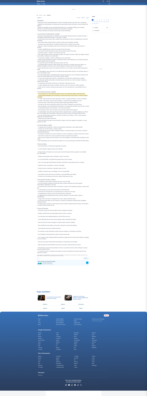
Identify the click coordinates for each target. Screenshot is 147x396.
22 (94, 23)
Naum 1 (81, 308)
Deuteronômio (41, 340)
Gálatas (57, 358)
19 (106, 21)
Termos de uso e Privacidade (98, 319)
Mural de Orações (78, 319)
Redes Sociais (77, 322)
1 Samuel (40, 347)
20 (108, 21)
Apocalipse (94, 365)
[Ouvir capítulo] (109, 4)
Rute (39, 345)
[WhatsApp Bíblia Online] (72, 385)
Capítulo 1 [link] (49, 15)
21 (92, 23)
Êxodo (39, 334)
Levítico (39, 336)
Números (40, 338)
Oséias (75, 345)
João (39, 361)
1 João (93, 358)
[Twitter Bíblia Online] (81, 385)
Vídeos (75, 320)
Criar (84, 17)
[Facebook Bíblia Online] (75, 385)
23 (96, 23)
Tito (75, 360)
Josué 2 (63, 308)
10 (108, 19)
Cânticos (76, 334)
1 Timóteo (76, 356)
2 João (93, 360)
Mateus (39, 356)
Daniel (75, 343)
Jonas (93, 334)
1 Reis (57, 332)
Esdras (57, 340)
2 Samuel (40, 349)
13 (96, 21)
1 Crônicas (58, 336)
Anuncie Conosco (77, 324)
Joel (75, 347)
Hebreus (76, 363)
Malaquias (94, 347)
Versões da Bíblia (59, 319)
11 (92, 21)
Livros (40, 15)
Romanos (40, 365)
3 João (93, 361)
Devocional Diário (60, 320)
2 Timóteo (76, 358)
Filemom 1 (45, 304)
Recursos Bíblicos (60, 322)
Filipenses (58, 361)
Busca (39, 324)
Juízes (39, 343)
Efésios (57, 360)
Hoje (39, 320)
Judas (93, 363)
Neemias (58, 342)
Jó (56, 345)
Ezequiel (76, 342)
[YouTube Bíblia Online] (69, 385)
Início (39, 319)
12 (94, 21)
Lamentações (77, 340)
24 (97, 23)
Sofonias (94, 342)
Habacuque (94, 340)
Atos (39, 363)
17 (102, 21)
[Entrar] (103, 1)
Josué (39, 342)
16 (101, 21)
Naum (93, 338)
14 (97, 21)
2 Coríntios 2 (81, 304)
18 (104, 21)
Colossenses (58, 363)
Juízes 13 (45, 308)
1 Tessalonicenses (60, 365)
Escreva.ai (40, 375)
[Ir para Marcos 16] (38, 258)
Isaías (75, 336)
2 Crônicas (58, 338)
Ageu (93, 343)
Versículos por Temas (60, 324)
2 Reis (57, 334)
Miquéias (94, 336)
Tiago (75, 365)
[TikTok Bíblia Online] (78, 385)
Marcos (39, 358)
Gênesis (40, 332)
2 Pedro (93, 356)
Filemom (76, 361)
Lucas (44, 15)
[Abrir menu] (109, 1)
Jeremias (76, 338)
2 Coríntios (58, 356)
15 (99, 21)
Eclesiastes (76, 332)
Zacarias (93, 345)
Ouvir (79, 17)
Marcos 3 (63, 304)
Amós (75, 349)
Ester (57, 343)
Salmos (57, 347)
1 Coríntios (40, 367)
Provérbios (58, 349)
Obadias (93, 332)
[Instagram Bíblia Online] (66, 385)
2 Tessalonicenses (60, 367)
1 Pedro (75, 367)
